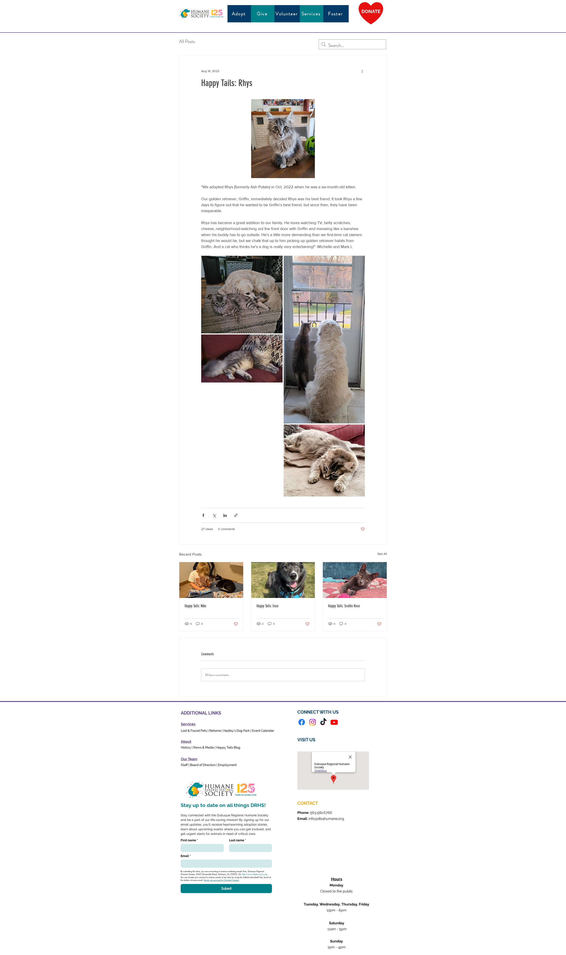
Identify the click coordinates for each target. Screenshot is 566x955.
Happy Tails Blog (228, 747)
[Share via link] (236, 515)
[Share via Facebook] (203, 515)
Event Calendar (263, 730)
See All (382, 553)
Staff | (185, 765)
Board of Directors (203, 765)
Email (186, 856)
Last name (237, 840)
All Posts (187, 41)
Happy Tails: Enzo (267, 605)
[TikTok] (323, 722)
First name (189, 840)
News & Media (203, 747)
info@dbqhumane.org (326, 819)
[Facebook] (301, 722)
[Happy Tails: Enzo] (283, 580)
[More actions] (362, 71)
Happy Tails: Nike (195, 605)
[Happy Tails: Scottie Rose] (355, 580)
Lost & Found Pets (194, 730)
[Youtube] (334, 722)
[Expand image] (242, 294)
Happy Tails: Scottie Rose (344, 605)
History (186, 747)
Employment (227, 765)
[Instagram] (312, 722)
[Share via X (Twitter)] (214, 515)
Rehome (215, 730)
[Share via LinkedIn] (225, 515)
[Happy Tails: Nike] (211, 580)
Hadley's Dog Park (236, 730)
